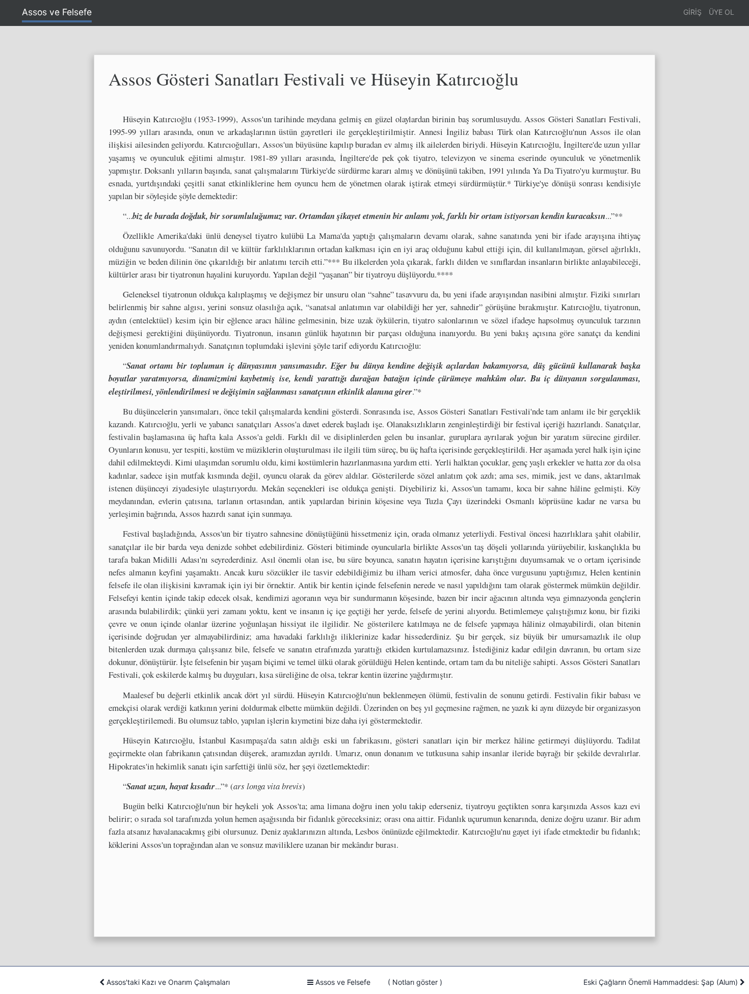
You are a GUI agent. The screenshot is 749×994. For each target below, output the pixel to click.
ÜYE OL (721, 12)
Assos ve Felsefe (57, 12)
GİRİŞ (692, 12)
